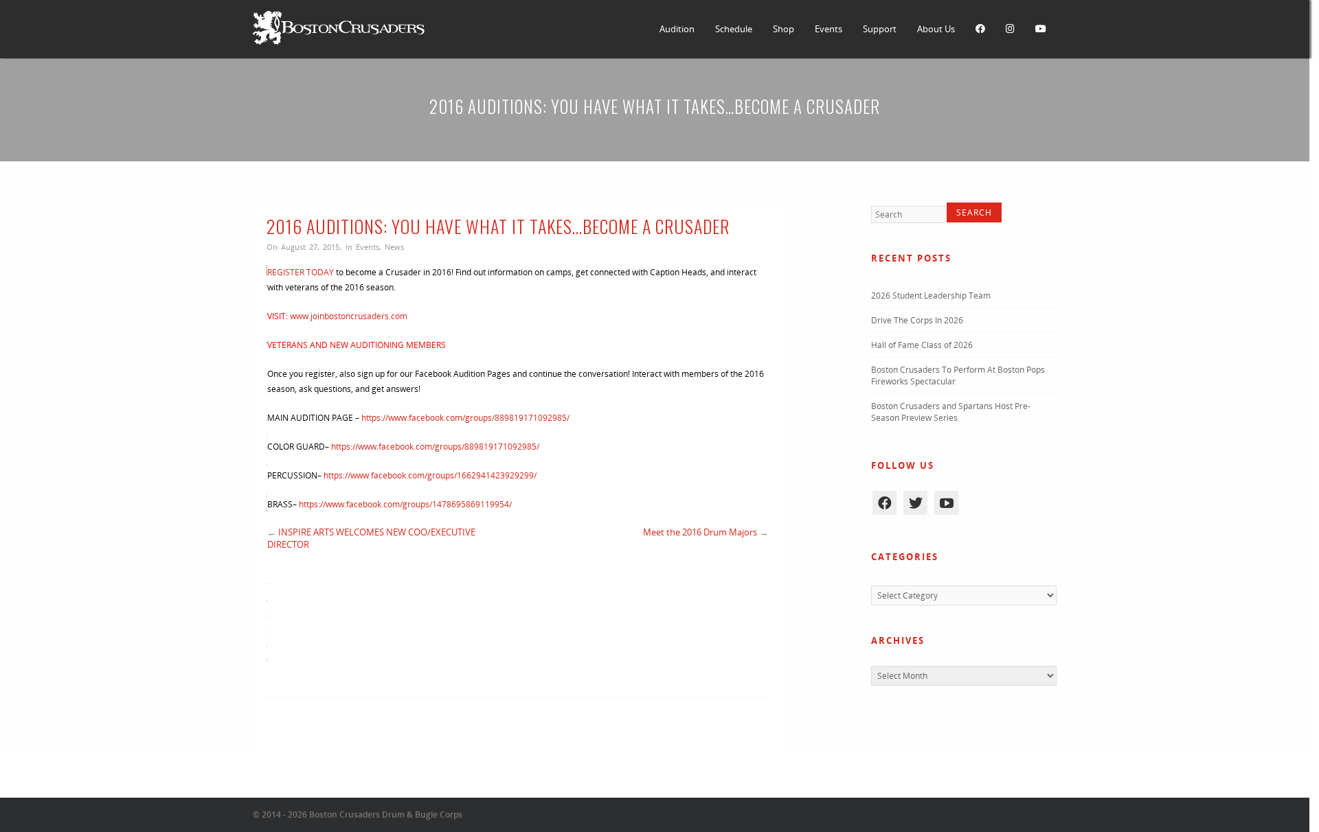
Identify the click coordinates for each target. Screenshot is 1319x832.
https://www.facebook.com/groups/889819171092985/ (465, 418)
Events (828, 29)
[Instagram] (1010, 29)
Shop (783, 29)
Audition (677, 29)
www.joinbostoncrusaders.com (348, 316)
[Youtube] (946, 505)
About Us (936, 29)
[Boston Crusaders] (339, 41)
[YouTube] (1041, 29)
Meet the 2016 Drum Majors (700, 532)
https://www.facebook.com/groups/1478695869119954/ (405, 504)
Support (880, 29)
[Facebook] (980, 29)
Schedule (733, 29)
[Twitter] (915, 505)
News (394, 247)
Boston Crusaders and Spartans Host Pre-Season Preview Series (950, 414)
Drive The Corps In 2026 (917, 322)
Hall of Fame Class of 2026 (922, 347)
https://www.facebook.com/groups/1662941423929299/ (430, 475)
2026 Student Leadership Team (931, 297)
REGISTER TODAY (300, 272)
